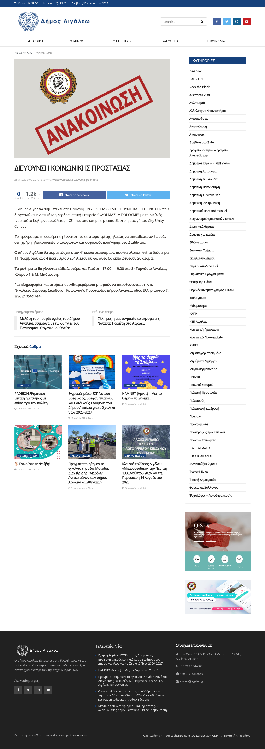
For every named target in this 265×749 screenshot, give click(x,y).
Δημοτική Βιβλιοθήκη (203, 179)
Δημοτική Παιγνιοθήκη (204, 187)
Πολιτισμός (197, 401)
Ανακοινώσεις (44, 53)
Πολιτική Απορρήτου (237, 735)
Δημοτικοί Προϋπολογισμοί (208, 211)
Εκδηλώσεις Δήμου (202, 258)
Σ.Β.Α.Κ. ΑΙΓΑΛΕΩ (200, 456)
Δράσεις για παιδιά (202, 234)
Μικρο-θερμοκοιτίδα (203, 369)
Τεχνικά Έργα (198, 472)
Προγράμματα (198, 424)
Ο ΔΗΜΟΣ (77, 41)
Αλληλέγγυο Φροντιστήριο (207, 111)
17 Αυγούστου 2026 (28, 469)
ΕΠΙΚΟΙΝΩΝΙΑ (215, 41)
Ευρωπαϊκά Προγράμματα (206, 274)
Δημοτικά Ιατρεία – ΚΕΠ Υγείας (209, 163)
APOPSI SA (81, 735)
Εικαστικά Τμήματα (201, 250)
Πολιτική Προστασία (203, 392)
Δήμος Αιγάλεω (23, 53)
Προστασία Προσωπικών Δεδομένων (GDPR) (192, 735)
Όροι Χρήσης (151, 735)
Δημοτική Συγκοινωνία (204, 195)
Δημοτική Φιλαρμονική (204, 203)
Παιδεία (194, 377)
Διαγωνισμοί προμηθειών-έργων (211, 219)
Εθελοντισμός (198, 242)
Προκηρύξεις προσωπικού (207, 432)
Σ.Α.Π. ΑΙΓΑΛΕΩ (199, 448)
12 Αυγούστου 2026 (135, 487)
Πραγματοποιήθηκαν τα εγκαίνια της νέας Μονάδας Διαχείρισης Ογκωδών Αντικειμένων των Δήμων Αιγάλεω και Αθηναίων (88, 473)
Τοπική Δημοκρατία (202, 480)
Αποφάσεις (196, 134)
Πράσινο (195, 416)
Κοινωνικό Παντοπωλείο (206, 337)
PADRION (23, 385)
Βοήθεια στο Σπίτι (201, 142)
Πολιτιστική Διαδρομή (204, 408)
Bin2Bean (195, 71)
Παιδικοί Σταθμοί (201, 385)
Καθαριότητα (198, 306)
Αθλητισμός (197, 103)
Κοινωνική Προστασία (84, 180)
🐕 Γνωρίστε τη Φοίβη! (32, 464)
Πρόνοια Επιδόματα (202, 440)
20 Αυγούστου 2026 (28, 408)
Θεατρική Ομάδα (200, 282)
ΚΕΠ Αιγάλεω (198, 321)
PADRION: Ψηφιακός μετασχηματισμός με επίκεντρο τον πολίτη (31, 398)
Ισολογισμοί (197, 298)
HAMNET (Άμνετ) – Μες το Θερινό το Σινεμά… (142, 395)
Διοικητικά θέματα (201, 226)
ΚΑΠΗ (193, 313)
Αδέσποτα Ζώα (28, 455)
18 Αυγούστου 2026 (82, 417)
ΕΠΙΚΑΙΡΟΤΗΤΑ (168, 41)
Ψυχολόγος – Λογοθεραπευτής (210, 495)
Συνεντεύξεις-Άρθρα (203, 464)
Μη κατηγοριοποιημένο (205, 353)
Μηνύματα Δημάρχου (203, 361)
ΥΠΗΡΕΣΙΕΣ (121, 41)
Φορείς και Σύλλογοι (203, 487)
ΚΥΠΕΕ (193, 345)
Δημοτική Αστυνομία (203, 171)
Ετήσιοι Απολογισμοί (203, 266)
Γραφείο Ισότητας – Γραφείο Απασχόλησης (208, 152)
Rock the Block (199, 87)
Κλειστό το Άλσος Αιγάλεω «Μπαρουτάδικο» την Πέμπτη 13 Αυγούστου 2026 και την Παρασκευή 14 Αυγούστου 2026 (144, 473)
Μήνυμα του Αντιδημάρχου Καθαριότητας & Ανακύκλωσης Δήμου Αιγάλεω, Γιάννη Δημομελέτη (132, 708)
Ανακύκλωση (198, 126)
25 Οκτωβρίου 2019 (26, 180)
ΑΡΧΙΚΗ (38, 41)
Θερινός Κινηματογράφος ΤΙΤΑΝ (211, 290)
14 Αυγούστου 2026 (82, 487)
